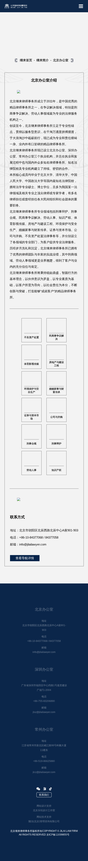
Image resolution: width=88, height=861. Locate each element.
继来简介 (42, 60)
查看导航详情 (25, 558)
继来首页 (26, 60)
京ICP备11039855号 (57, 834)
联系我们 (44, 794)
